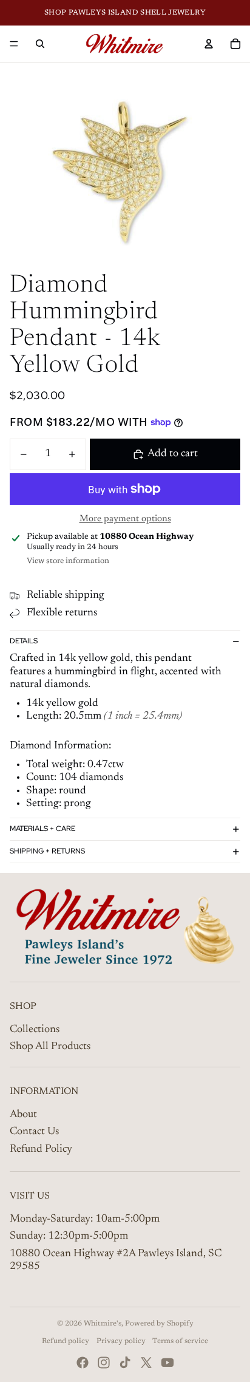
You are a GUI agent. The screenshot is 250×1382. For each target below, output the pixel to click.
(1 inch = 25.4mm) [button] (143, 716)
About (23, 1114)
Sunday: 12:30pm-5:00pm (69, 1236)
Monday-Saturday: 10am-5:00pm (85, 1219)
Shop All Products (50, 1046)
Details (24, 641)
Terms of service (180, 1341)
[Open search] (40, 43)
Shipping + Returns (47, 851)
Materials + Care (42, 828)
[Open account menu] (208, 43)
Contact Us (34, 1131)
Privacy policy (121, 1341)
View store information (68, 561)
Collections (34, 1029)
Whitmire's (102, 1323)
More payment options (125, 519)
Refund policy (65, 1341)
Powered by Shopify (159, 1323)
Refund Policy (41, 1149)
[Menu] (14, 44)
